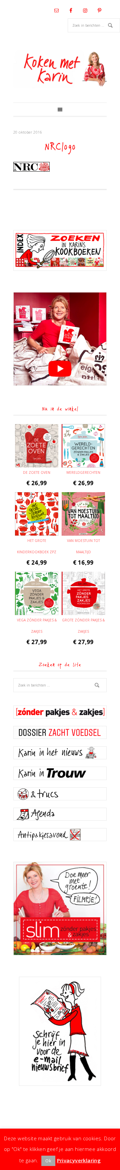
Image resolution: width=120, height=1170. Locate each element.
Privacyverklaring (79, 1160)
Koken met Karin (60, 69)
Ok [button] (48, 1161)
